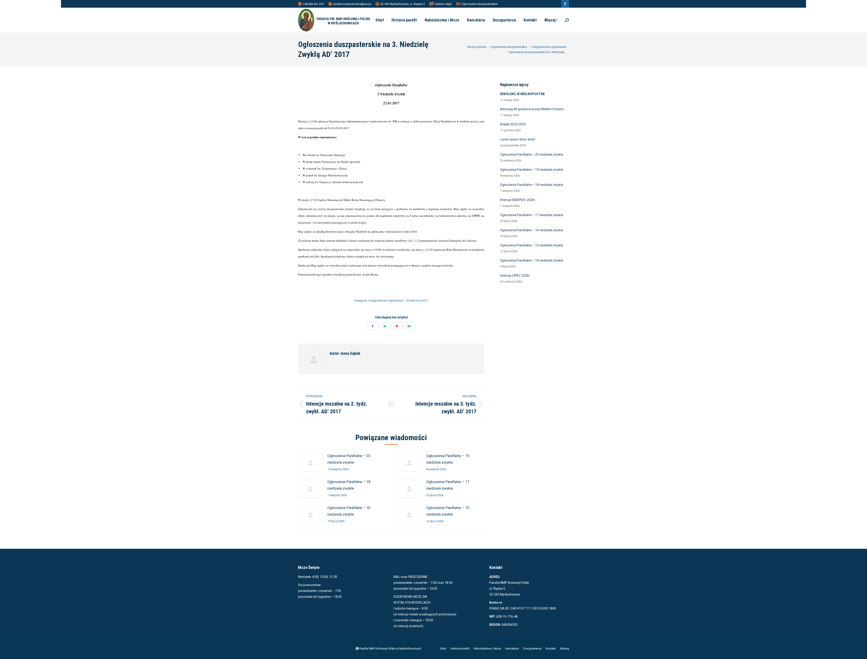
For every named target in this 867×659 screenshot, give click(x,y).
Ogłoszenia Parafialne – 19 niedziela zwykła (447, 459)
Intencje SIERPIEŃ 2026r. (518, 200)
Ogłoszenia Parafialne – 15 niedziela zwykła (447, 511)
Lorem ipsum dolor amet (517, 139)
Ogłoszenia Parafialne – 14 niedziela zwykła (531, 260)
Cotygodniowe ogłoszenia (385, 300)
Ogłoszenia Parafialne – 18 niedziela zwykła (348, 485)
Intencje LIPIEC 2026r (515, 275)
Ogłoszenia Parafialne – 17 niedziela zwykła (447, 485)
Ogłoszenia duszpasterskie (479, 4)
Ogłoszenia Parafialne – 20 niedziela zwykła (348, 459)
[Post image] (310, 463)
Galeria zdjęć (443, 4)
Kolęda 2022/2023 (513, 124)
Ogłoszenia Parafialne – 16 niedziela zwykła (348, 511)
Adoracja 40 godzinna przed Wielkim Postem (532, 109)
